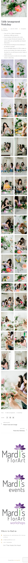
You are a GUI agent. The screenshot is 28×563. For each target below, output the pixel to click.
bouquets (23, 28)
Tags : (2, 412)
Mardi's (5, 28)
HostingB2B (17, 560)
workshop (20, 412)
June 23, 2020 (14, 28)
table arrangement (10, 412)
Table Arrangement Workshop (10, 23)
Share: (2, 417)
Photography (4, 30)
